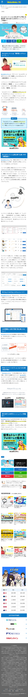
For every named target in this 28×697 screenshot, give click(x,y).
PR (3, 456)
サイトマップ (22, 690)
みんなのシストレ (5, 74)
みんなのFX (23, 375)
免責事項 (17, 690)
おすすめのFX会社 (20, 689)
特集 (13, 690)
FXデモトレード (12, 689)
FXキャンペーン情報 (7, 690)
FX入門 (6, 689)
